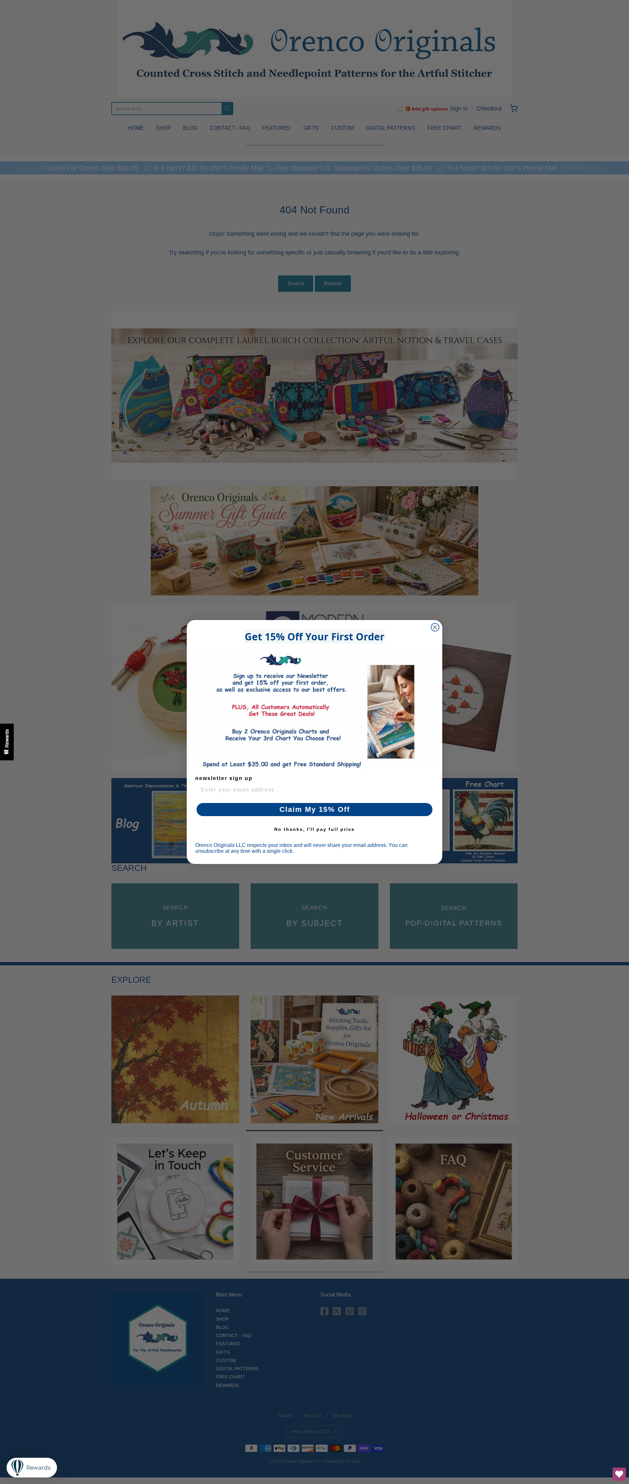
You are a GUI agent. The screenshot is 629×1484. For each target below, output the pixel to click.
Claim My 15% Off (314, 809)
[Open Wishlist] (619, 1474)
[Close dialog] (435, 627)
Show (7, 742)
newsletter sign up (224, 778)
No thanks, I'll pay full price (314, 829)
